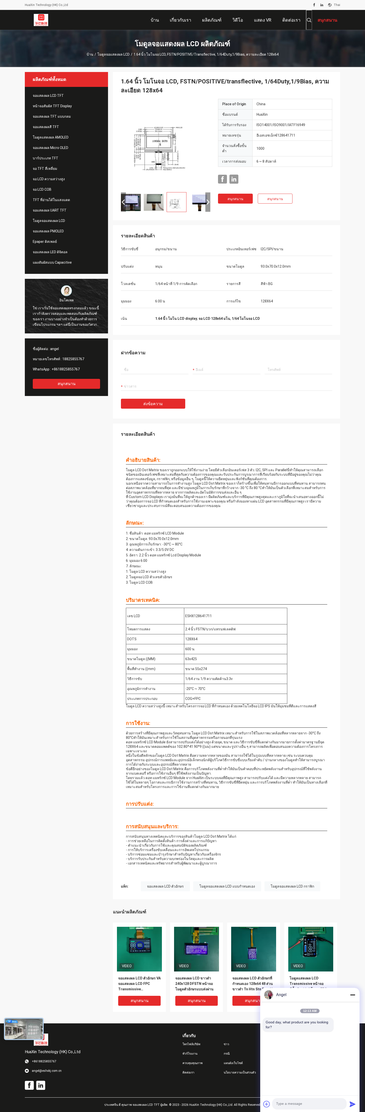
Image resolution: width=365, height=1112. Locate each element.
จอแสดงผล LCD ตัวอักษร (165, 886)
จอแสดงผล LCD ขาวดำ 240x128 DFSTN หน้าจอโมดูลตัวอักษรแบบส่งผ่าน (194, 983)
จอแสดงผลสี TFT (46, 127)
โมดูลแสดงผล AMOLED (51, 137)
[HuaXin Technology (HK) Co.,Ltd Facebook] (314, 5)
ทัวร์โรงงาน (189, 1053)
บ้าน (90, 54)
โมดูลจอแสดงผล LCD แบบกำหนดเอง (227, 886)
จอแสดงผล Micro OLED (50, 148)
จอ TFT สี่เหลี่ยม (45, 169)
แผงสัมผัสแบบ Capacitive (52, 262)
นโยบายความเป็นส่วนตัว (240, 1072)
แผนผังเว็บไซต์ (233, 1063)
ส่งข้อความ (153, 403)
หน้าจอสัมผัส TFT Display (52, 106)
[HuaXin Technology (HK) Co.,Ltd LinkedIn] (322, 5)
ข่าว (226, 1044)
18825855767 (73, 359)
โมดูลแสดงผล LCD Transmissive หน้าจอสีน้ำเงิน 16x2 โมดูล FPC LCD (308, 984)
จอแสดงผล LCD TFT (48, 96)
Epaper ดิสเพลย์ (45, 242)
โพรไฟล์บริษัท (191, 1044)
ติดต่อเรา (188, 1072)
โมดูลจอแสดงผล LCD (113, 54)
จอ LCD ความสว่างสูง (49, 179)
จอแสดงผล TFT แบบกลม (52, 116)
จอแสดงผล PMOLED (48, 231)
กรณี (227, 1053)
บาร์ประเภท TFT (45, 158)
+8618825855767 (66, 369)
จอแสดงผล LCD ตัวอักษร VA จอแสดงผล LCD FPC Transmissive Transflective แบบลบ (139, 984)
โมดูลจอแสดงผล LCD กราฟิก (292, 886)
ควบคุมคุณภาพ (192, 1063)
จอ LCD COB (42, 189)
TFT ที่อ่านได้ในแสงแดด (51, 200)
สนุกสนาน (66, 383)
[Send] (353, 1104)
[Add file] (266, 1104)
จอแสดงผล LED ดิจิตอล (50, 252)
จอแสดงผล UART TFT (50, 210)
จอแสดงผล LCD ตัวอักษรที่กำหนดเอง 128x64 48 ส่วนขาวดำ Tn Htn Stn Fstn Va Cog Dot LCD (253, 984)
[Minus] (353, 995)
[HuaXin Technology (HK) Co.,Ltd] (41, 20)
